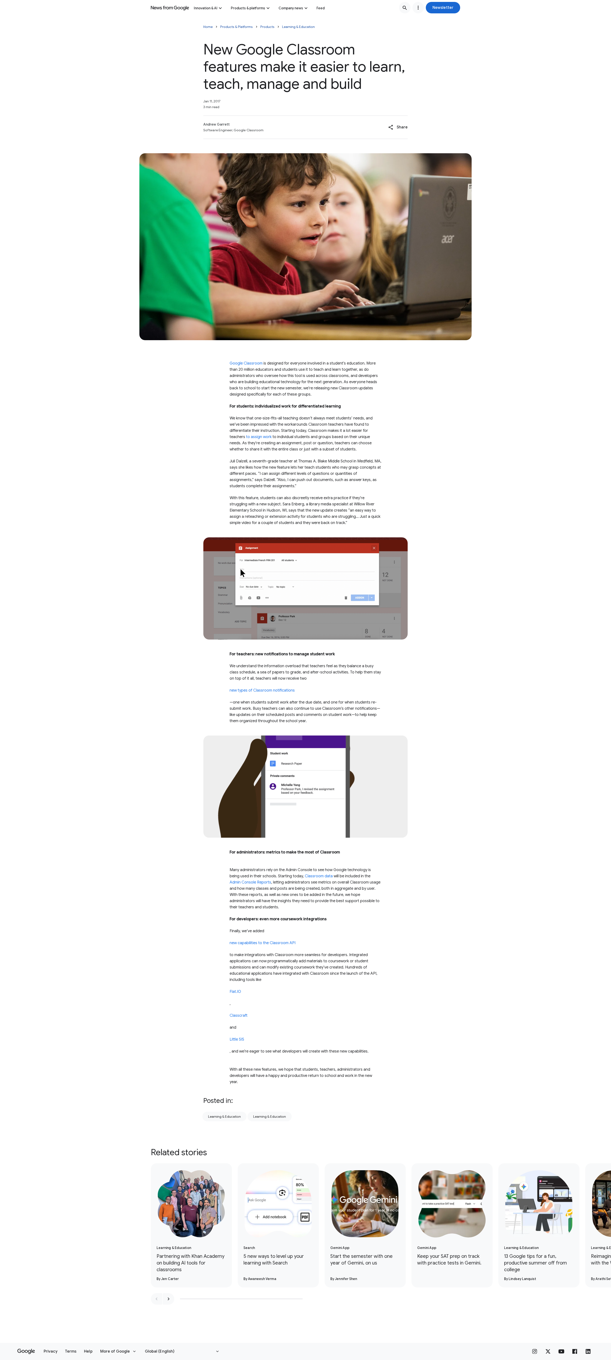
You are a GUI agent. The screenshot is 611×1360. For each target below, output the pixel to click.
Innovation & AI (205, 8)
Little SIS (237, 1039)
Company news (291, 8)
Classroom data (319, 876)
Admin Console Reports (250, 882)
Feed (320, 8)
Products (267, 27)
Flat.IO (235, 991)
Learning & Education (298, 27)
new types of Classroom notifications (262, 690)
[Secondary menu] (418, 7)
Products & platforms (248, 8)
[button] (443, 7)
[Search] (405, 7)
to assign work (259, 436)
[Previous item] (156, 1299)
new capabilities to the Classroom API (262, 943)
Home (208, 27)
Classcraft (239, 1015)
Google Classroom (246, 363)
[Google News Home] (170, 7)
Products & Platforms (236, 27)
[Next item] (168, 1299)
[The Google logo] (26, 1351)
